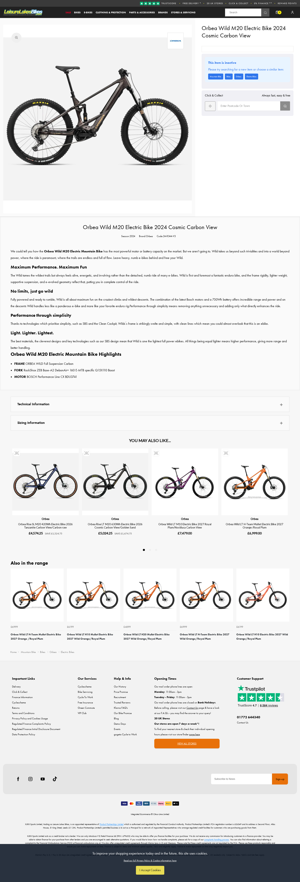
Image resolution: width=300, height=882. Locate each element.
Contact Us (242, 722)
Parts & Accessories (142, 12)
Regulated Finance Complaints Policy (31, 723)
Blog (116, 718)
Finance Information (22, 697)
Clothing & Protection (111, 12)
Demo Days (120, 723)
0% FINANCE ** (263, 3)
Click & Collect (238, 3)
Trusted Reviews (122, 702)
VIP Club (82, 713)
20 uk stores (215, 3)
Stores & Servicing (183, 12)
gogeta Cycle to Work (125, 734)
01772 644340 (248, 717)
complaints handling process (216, 839)
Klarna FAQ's (121, 708)
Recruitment (120, 697)
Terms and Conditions (23, 713)
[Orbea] (175, 41)
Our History (120, 686)
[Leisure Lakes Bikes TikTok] (54, 779)
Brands (163, 12)
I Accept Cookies (150, 870)
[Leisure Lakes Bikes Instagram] (30, 779)
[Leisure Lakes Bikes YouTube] (42, 779)
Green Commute (86, 708)
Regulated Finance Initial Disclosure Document (36, 729)
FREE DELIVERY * (192, 3)
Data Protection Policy (23, 734)
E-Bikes (88, 12)
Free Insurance (85, 702)
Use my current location (210, 106)
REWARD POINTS (287, 3)
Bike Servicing (85, 692)
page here (194, 734)
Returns (16, 708)
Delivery (16, 686)
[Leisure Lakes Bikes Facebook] (18, 779)
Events (117, 729)
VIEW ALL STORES (187, 743)
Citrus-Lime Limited (161, 814)
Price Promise (121, 692)
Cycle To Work (85, 697)
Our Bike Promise (123, 713)
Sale (68, 12)
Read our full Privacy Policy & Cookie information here (150, 860)
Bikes (77, 12)
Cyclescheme (19, 702)
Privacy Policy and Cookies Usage (30, 718)
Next (285, 608)
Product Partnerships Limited (111, 824)
